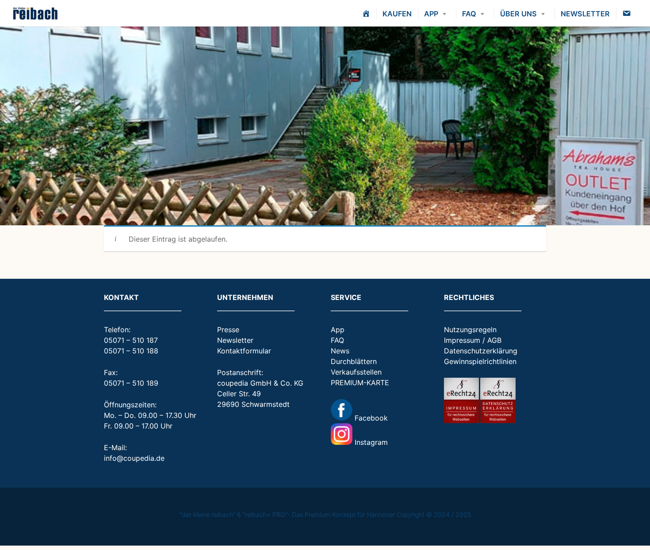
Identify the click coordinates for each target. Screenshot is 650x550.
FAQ (469, 13)
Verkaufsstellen (356, 372)
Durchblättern (354, 361)
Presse (228, 329)
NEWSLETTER (585, 13)
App (337, 329)
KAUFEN (397, 13)
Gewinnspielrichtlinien (480, 361)
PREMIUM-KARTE (360, 382)
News (340, 350)
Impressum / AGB (472, 340)
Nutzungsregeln (470, 329)
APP (431, 13)
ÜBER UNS (518, 13)
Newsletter (235, 340)
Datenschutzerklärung (480, 350)
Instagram (370, 442)
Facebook (370, 417)
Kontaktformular (244, 350)
